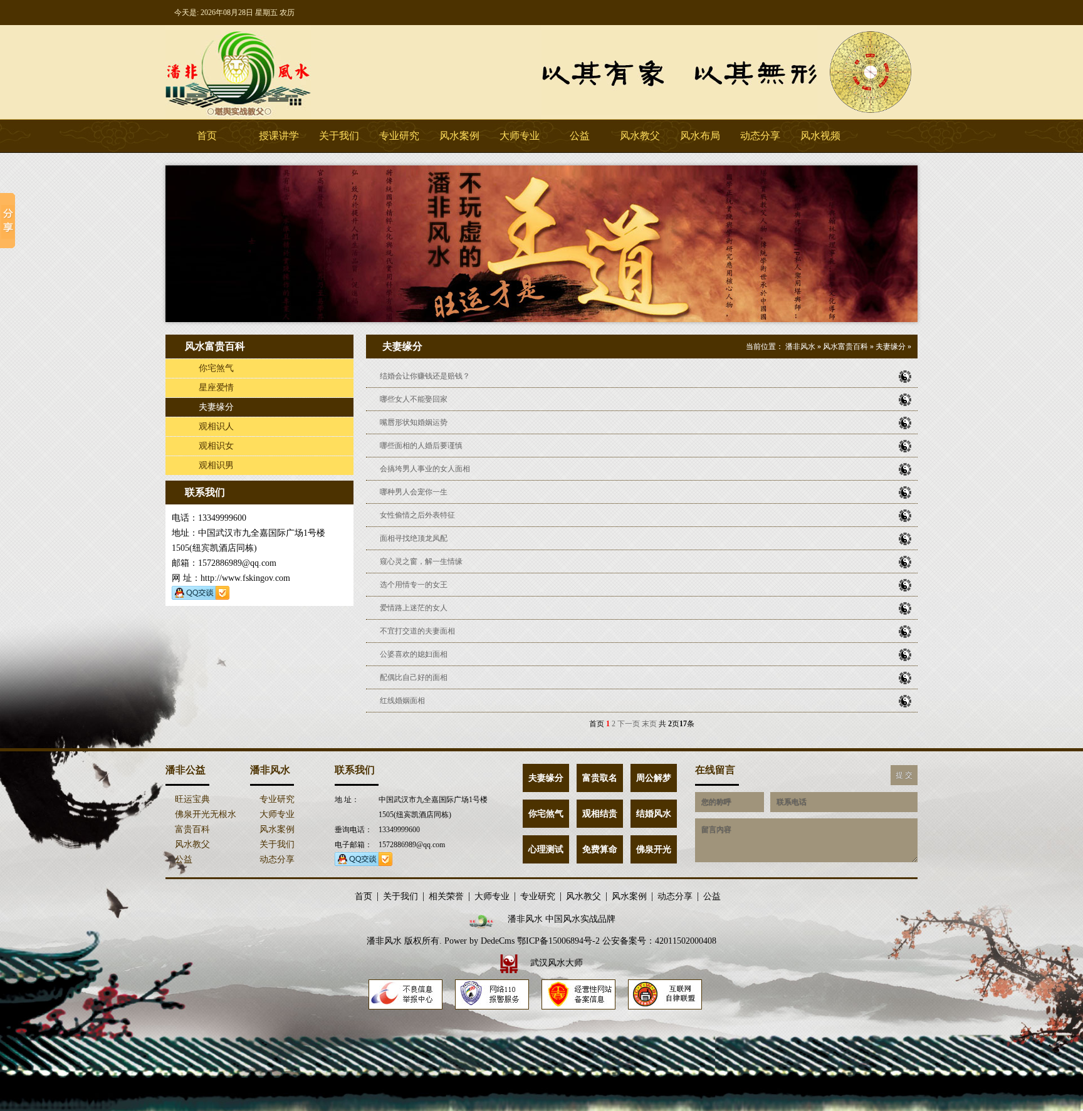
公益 (580, 135)
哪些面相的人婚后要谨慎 (420, 445)
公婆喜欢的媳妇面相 (412, 654)
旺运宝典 (191, 799)
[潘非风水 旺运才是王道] (541, 319)
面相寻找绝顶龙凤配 (412, 538)
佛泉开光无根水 (204, 814)
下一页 (628, 723)
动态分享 (760, 135)
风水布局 (700, 135)
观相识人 (215, 426)
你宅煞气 (215, 368)
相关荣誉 (446, 896)
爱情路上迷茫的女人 (412, 607)
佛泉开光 (653, 849)
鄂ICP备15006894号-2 (558, 941)
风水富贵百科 (845, 346)
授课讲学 (279, 135)
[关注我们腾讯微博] (911, 12)
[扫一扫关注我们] (887, 12)
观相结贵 (599, 813)
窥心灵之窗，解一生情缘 (420, 561)
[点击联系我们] (875, 12)
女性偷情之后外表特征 (416, 515)
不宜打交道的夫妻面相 (416, 631)
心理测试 (545, 849)
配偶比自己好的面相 (412, 677)
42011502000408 (685, 941)
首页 (207, 135)
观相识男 (215, 465)
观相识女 (215, 446)
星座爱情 (215, 387)
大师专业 (520, 135)
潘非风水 (259, 72)
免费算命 (599, 849)
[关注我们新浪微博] (899, 12)
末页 (649, 723)
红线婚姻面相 (401, 700)
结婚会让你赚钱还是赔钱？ (424, 376)
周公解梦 (653, 778)
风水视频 (820, 135)
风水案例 (459, 135)
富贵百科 (191, 829)
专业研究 (399, 135)
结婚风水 (653, 813)
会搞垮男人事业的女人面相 (424, 468)
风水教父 (640, 135)
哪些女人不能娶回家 (412, 399)
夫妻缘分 (215, 407)
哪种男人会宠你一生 (412, 492)
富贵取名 (599, 778)
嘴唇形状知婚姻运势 (412, 422)
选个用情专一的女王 (412, 584)
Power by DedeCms (479, 941)
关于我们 (339, 135)
